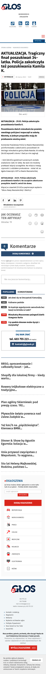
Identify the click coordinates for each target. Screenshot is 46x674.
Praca (14, 525)
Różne (14, 569)
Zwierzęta (16, 554)
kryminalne (7, 77)
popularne (8, 292)
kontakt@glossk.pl (24, 344)
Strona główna (6, 47)
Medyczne (16, 539)
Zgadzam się (37, 660)
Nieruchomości (18, 517)
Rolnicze (15, 547)
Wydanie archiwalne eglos (15, 620)
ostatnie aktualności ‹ (9, 207)
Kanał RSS (9, 629)
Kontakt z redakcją (12, 612)
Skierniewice (24, 14)
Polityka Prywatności (13, 623)
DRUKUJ (42, 77)
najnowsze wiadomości (20, 47)
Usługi (14, 532)
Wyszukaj (38, 41)
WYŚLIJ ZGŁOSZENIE (20, 648)
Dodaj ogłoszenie (23, 503)
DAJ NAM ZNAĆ (23, 334)
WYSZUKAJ (23, 495)
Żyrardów (24, 17)
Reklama (9, 618)
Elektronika (17, 561)
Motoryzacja (17, 510)
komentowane (25, 292)
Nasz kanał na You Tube (14, 626)
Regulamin (9, 615)
